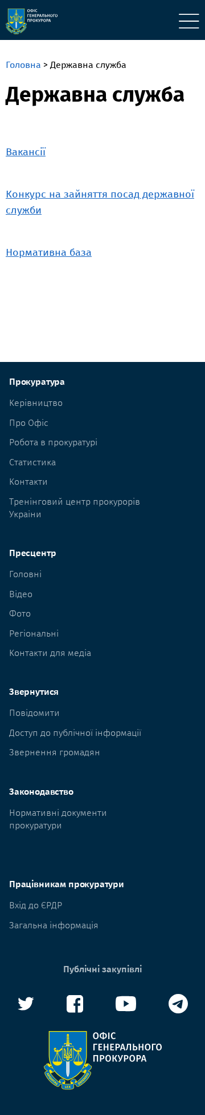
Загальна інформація (54, 925)
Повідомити (34, 712)
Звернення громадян (54, 752)
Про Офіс (28, 422)
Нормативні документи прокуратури (58, 819)
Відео (20, 594)
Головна (23, 64)
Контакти (28, 481)
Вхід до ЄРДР (35, 905)
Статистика (32, 462)
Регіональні (34, 633)
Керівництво (36, 402)
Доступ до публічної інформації (75, 732)
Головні (25, 574)
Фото (20, 613)
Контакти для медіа (50, 652)
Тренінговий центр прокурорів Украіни (74, 508)
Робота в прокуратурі (53, 442)
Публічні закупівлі (102, 969)
